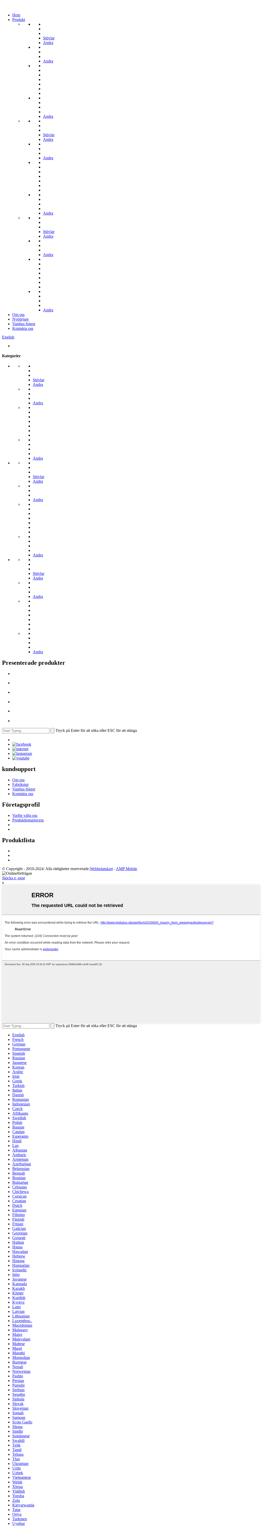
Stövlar (48, 38)
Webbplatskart (101, 869)
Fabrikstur (20, 784)
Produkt (18, 19)
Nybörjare (20, 319)
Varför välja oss (24, 815)
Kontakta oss (22, 328)
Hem (16, 15)
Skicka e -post (13, 878)
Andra (48, 42)
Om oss (18, 314)
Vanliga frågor (23, 324)
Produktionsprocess (28, 820)
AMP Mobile (126, 869)
